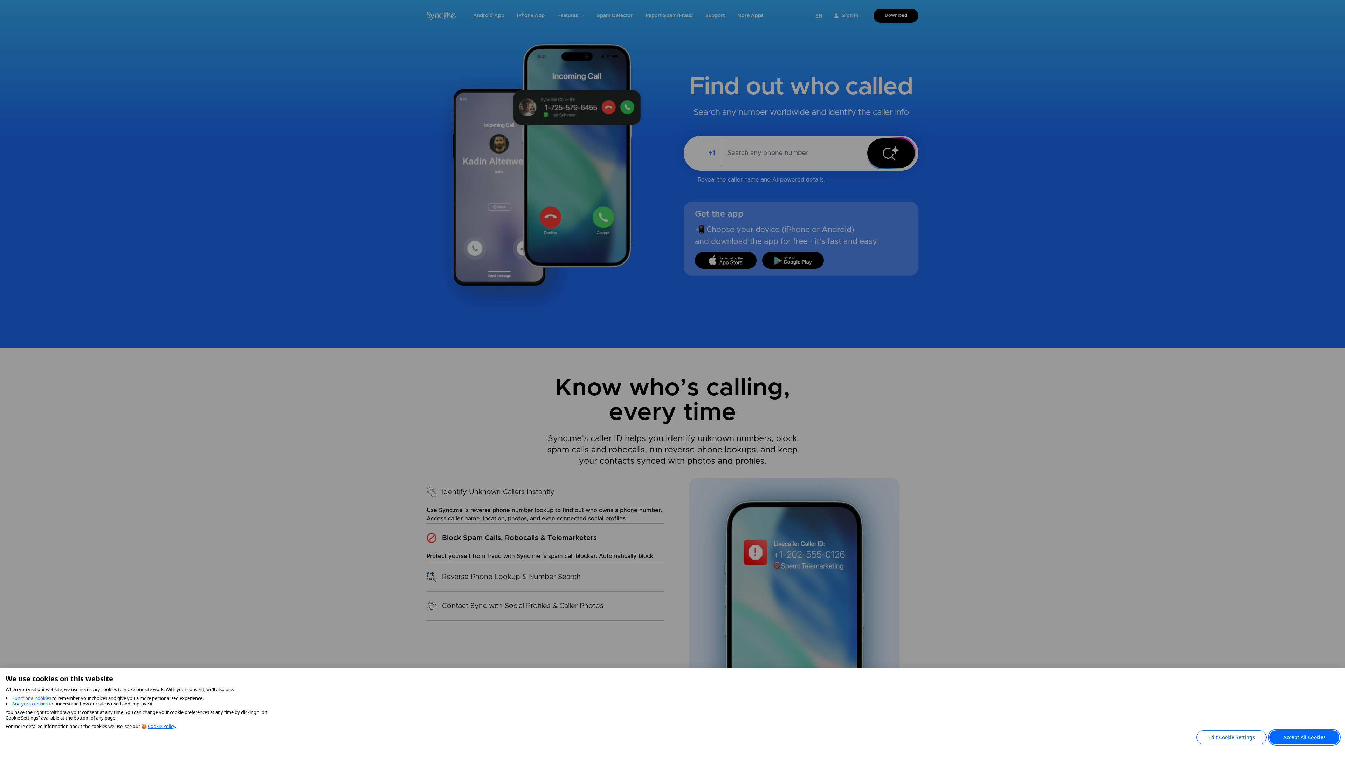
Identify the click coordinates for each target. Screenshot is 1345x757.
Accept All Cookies (1304, 737)
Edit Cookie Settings (1231, 737)
